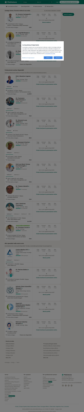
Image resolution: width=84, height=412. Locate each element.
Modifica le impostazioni (28, 57)
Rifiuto (48, 57)
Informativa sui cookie (50, 53)
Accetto (58, 57)
